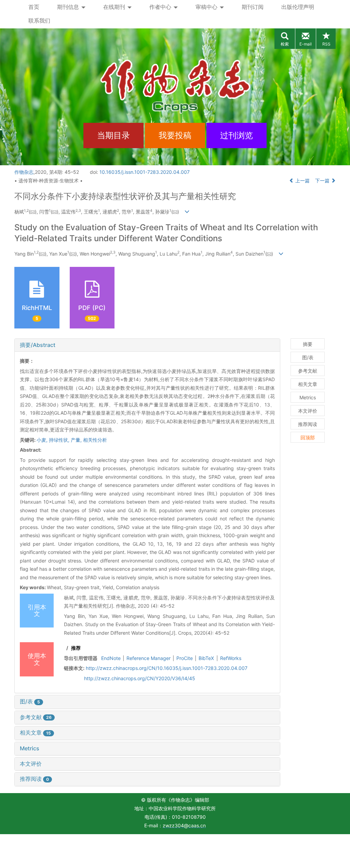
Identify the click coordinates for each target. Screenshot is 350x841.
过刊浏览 (236, 135)
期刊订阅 (253, 6)
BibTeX (206, 658)
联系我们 (39, 20)
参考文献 (36, 717)
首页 (33, 6)
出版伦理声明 (297, 6)
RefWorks (230, 658)
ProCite (184, 658)
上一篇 (302, 180)
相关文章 (35, 732)
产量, (77, 440)
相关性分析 (95, 440)
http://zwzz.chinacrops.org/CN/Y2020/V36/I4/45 (139, 678)
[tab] (147, 345)
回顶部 (307, 437)
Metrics (29, 748)
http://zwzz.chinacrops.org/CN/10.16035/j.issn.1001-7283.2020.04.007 (166, 668)
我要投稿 (175, 135)
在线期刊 (115, 6)
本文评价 (31, 763)
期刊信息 (69, 6)
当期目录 (113, 135)
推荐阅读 (34, 778)
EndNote (111, 658)
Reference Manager (148, 658)
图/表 (30, 701)
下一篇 (323, 180)
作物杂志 (23, 172)
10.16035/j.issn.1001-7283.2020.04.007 (144, 172)
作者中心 (161, 6)
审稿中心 (207, 6)
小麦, (43, 440)
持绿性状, (60, 440)
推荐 (76, 648)
